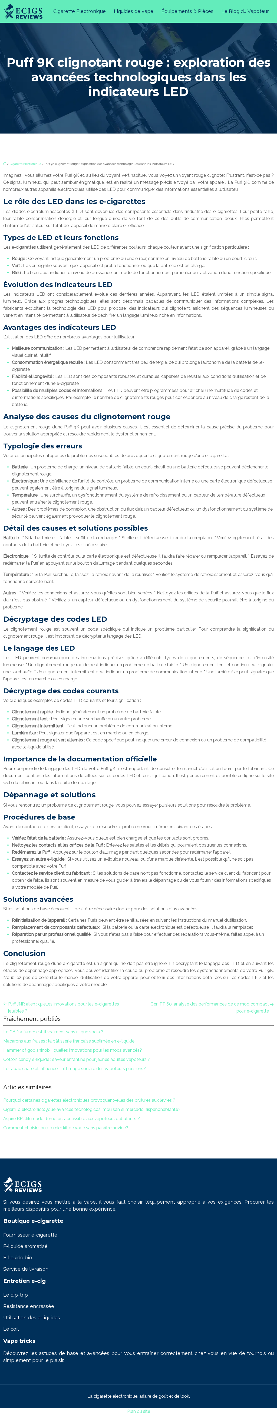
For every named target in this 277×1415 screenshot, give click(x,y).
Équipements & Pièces (187, 11)
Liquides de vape (133, 11)
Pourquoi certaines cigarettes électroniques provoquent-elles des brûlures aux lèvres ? (89, 1100)
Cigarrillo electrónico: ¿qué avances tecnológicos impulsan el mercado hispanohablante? (91, 1109)
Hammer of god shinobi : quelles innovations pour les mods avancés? (72, 1050)
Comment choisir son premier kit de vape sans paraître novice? (65, 1127)
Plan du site (138, 1411)
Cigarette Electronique (79, 11)
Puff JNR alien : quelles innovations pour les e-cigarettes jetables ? (63, 1007)
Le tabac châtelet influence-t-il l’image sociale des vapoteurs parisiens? (74, 1068)
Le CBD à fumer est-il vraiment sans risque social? (53, 1031)
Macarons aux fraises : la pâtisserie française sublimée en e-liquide (68, 1041)
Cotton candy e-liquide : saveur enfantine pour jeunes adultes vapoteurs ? (76, 1059)
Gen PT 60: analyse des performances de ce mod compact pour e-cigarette (209, 1007)
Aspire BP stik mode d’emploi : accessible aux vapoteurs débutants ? (71, 1118)
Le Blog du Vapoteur (245, 11)
